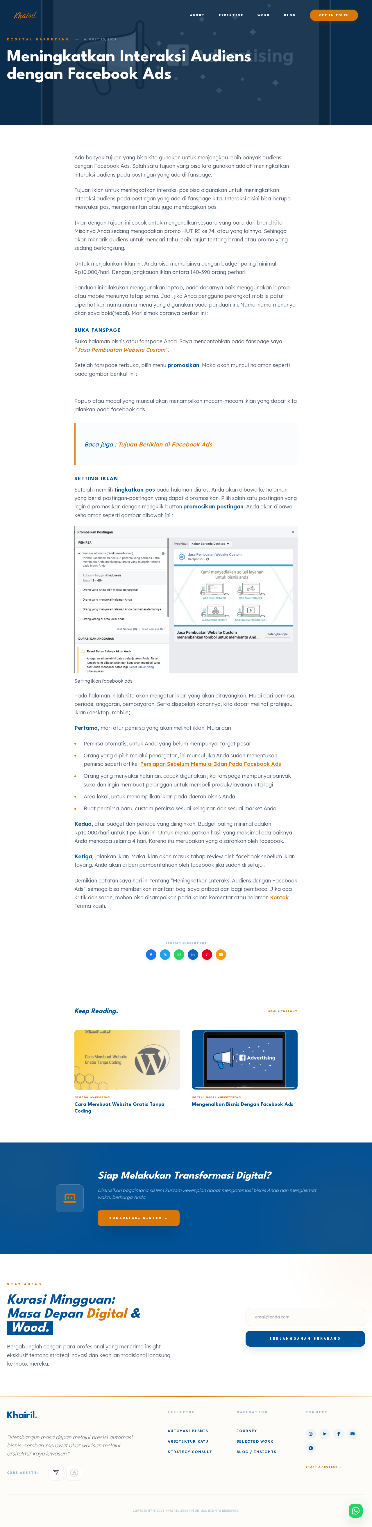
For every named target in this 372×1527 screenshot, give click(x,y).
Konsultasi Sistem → (138, 1218)
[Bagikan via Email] (221, 954)
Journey (247, 1431)
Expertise (231, 15)
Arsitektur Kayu (188, 1441)
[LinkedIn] (324, 1434)
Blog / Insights (256, 1452)
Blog (290, 15)
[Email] (352, 1434)
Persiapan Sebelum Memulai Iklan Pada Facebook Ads (210, 764)
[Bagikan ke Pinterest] (207, 954)
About (197, 15)
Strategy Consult (190, 1452)
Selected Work (255, 1441)
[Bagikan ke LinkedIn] (193, 954)
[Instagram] (310, 1434)
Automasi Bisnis (188, 1431)
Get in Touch (334, 15)
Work (263, 15)
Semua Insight (283, 1011)
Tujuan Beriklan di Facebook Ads (165, 444)
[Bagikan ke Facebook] (151, 954)
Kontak (279, 897)
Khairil (25, 15)
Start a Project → (323, 1466)
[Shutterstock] (310, 1448)
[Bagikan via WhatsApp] (179, 954)
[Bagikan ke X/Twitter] (165, 954)
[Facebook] (338, 1434)
